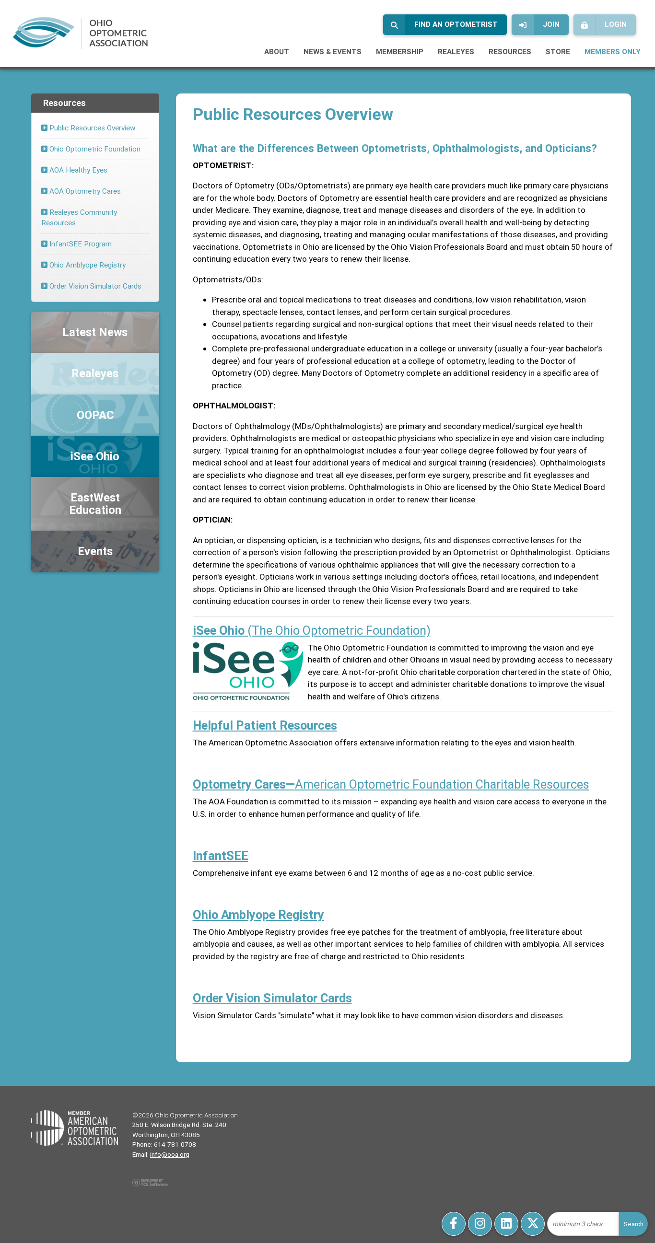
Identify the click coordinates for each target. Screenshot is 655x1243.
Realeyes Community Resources (79, 218)
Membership (399, 51)
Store (558, 51)
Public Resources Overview (91, 127)
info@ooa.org (169, 1154)
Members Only (613, 51)
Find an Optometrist (456, 24)
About (276, 51)
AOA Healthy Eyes (77, 169)
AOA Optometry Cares (84, 191)
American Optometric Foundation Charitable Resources (391, 784)
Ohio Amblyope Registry (86, 264)
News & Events (333, 51)
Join (551, 24)
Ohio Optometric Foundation (93, 148)
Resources (510, 51)
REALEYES (456, 51)
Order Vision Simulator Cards (94, 285)
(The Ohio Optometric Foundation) (312, 630)
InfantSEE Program (79, 243)
